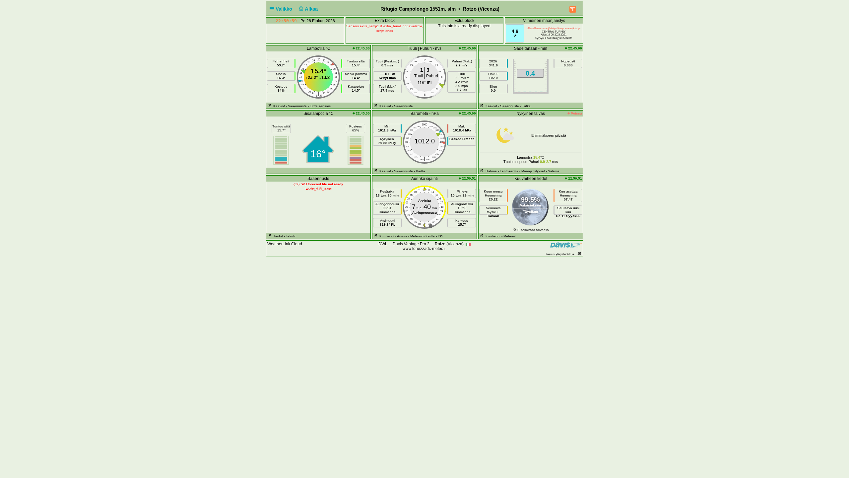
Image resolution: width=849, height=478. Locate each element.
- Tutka (525, 106)
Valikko (284, 9)
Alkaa (311, 9)
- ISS (439, 236)
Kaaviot (278, 106)
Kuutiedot (385, 236)
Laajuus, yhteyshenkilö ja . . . (562, 254)
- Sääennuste (296, 106)
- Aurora (401, 236)
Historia (490, 171)
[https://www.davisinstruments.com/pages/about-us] (566, 244)
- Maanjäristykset (532, 171)
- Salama (552, 171)
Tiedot (277, 236)
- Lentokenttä (508, 171)
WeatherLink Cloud (284, 244)
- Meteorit (415, 236)
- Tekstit (289, 236)
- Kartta (419, 171)
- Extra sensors (319, 106)
